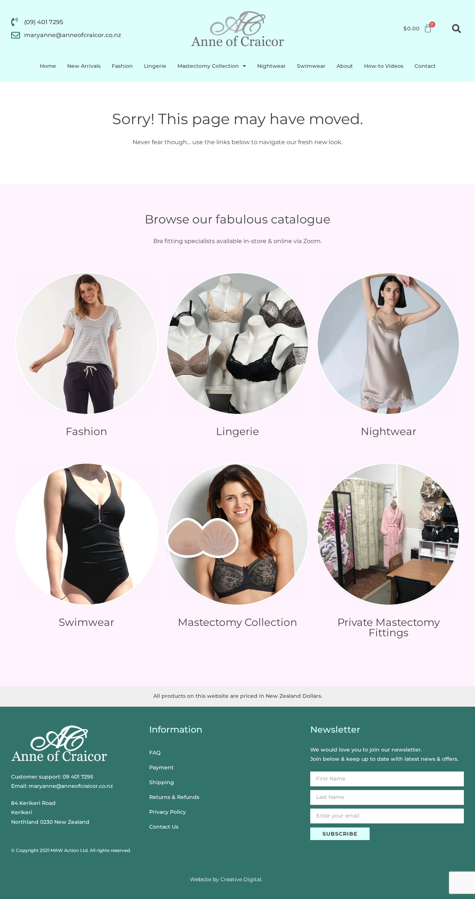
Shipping (161, 782)
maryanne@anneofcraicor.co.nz (71, 786)
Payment (161, 767)
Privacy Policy (167, 812)
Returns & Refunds (174, 797)
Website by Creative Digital (225, 879)
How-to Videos (383, 66)
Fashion (122, 66)
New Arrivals (84, 66)
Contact (425, 66)
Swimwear (311, 66)
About (345, 66)
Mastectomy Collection (208, 66)
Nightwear (271, 66)
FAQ (155, 752)
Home (48, 66)
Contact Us (163, 826)
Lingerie (155, 66)
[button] (456, 28)
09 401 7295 (78, 776)
